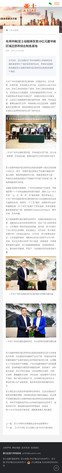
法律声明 (7, 448)
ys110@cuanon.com (31, 453)
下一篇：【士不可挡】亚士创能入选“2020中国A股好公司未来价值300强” (31, 427)
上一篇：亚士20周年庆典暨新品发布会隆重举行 (27, 423)
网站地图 (16, 448)
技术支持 (26, 448)
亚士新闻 (14, 30)
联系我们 (35, 448)
